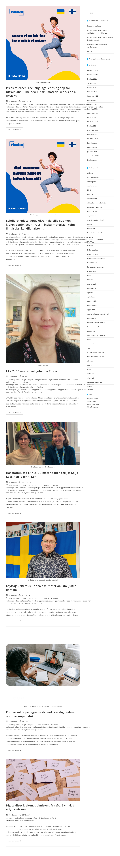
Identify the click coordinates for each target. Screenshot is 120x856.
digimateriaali (41, 104)
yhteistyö (90, 378)
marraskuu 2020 (93, 156)
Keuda (89, 51)
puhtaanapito (92, 318)
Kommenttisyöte (93, 404)
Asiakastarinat (92, 186)
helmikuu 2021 (92, 143)
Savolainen (13, 101)
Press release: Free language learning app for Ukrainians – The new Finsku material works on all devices (41, 92)
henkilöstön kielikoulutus (96, 233)
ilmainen (33, 107)
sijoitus (89, 348)
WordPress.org (92, 407)
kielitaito (42, 107)
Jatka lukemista (15, 128)
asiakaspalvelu (14, 104)
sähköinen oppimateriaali (36, 112)
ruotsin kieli (91, 331)
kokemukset (23, 109)
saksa (89, 340)
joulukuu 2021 (92, 117)
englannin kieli (92, 211)
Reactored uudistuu (94, 26)
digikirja (31, 104)
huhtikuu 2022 (92, 100)
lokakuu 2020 (92, 160)
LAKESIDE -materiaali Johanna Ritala (31, 371)
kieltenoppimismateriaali (84, 107)
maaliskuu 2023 (92, 70)
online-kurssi (35, 109)
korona (89, 275)
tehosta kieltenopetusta (95, 357)
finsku (89, 224)
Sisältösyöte (91, 401)
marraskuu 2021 (93, 122)
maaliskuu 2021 (92, 139)
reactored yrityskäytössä (96, 322)
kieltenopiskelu (67, 107)
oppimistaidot (55, 109)
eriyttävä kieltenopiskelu (95, 220)
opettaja (45, 109)
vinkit (58, 112)
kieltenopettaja (53, 107)
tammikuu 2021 (92, 147)
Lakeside (33, 387)
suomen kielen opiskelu (95, 352)
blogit (24, 104)
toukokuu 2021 (92, 130)
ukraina (51, 112)
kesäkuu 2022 (92, 92)
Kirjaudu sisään (92, 399)
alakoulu (90, 173)
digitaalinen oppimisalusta (59, 104)
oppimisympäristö (69, 109)
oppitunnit (82, 109)
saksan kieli (91, 344)
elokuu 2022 (91, 87)
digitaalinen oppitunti (94, 207)
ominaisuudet (92, 284)
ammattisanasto (93, 177)
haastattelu (24, 107)
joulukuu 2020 (92, 152)
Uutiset (89, 365)
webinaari (90, 374)
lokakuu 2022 (92, 79)
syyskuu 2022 (92, 83)
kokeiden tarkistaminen (95, 267)
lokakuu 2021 (92, 126)
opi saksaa (91, 297)
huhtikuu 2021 (92, 134)
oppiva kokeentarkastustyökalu (71, 389)
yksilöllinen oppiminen (70, 112)
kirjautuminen (92, 263)
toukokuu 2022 (92, 96)
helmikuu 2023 (92, 75)
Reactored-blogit (93, 327)
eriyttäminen (77, 104)
